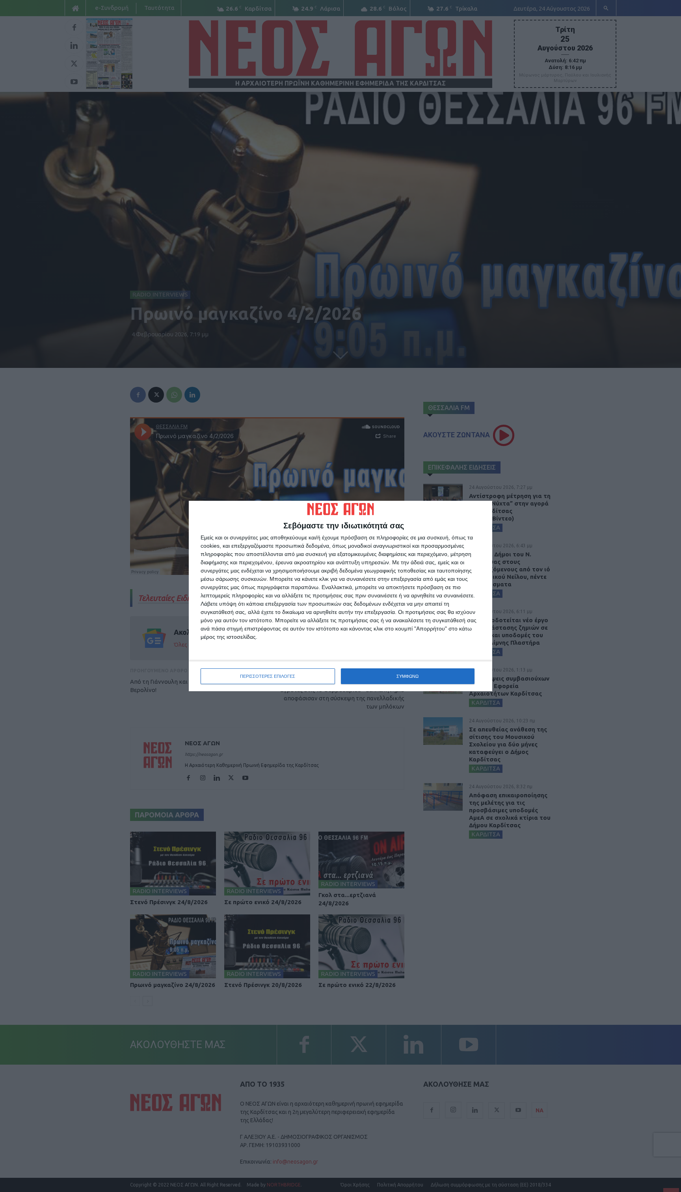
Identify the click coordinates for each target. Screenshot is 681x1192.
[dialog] (340, 596)
